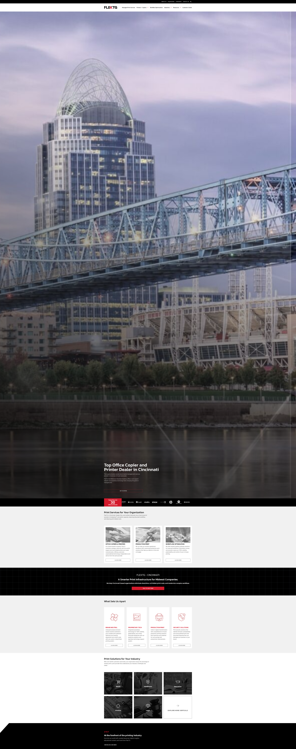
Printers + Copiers (141, 7)
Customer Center (187, 7)
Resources (176, 7)
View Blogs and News (110, 745)
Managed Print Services (128, 7)
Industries (167, 7)
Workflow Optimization (156, 7)
